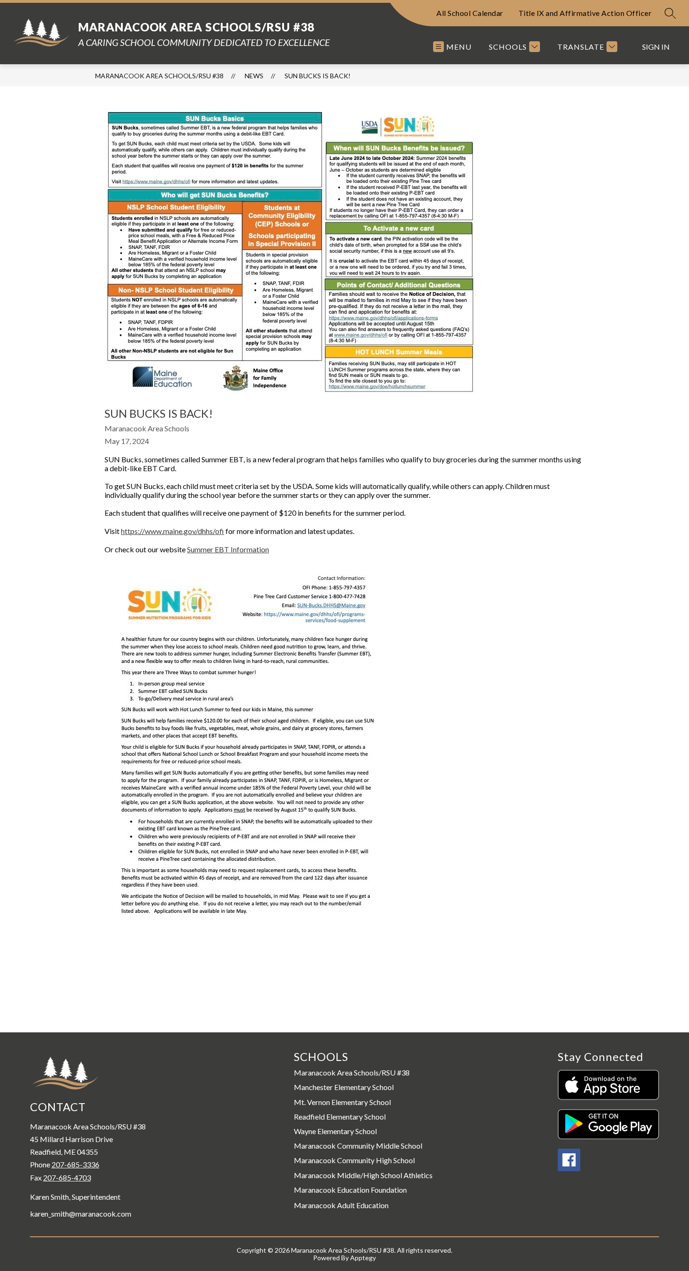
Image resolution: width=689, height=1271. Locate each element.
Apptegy (363, 1258)
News (254, 76)
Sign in (656, 46)
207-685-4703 (67, 1177)
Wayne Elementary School (335, 1131)
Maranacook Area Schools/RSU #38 (159, 76)
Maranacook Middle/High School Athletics (363, 1175)
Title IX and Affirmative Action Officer (585, 12)
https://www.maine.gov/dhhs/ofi (172, 530)
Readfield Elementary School (340, 1116)
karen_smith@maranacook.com (80, 1214)
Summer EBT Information (228, 549)
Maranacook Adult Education (341, 1205)
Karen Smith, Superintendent (75, 1197)
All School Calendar (469, 12)
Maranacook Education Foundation (350, 1189)
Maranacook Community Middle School (358, 1145)
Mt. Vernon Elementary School (342, 1102)
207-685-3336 (75, 1164)
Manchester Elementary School (344, 1087)
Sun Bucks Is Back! (318, 76)
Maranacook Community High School (354, 1160)
